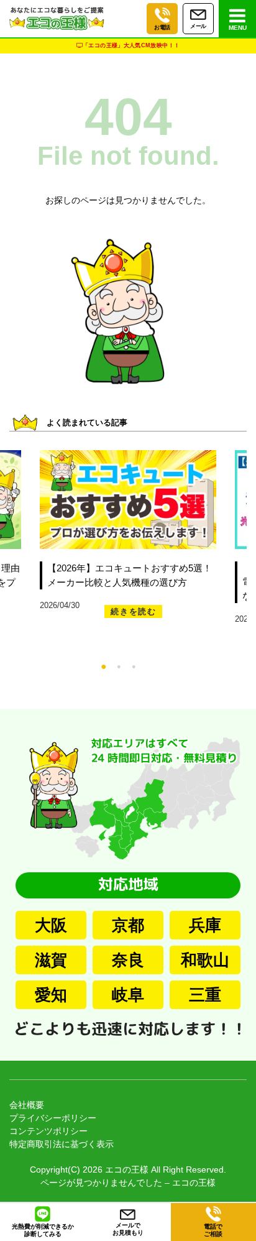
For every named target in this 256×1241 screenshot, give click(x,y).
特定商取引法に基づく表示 (61, 1144)
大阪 (51, 925)
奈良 (128, 960)
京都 (128, 925)
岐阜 (128, 994)
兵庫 (205, 925)
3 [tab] (146, 665)
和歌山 (205, 960)
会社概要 (26, 1105)
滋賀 (51, 960)
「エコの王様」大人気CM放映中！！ (131, 45)
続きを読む (133, 611)
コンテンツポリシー (48, 1131)
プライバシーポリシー (52, 1118)
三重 (205, 994)
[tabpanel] (118, 540)
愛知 (51, 994)
